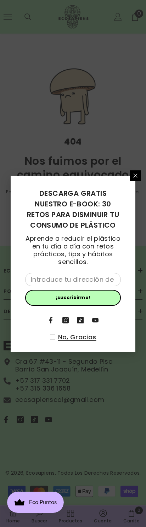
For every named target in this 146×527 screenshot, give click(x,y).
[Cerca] (135, 175)
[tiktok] (80, 320)
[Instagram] (65, 320)
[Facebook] (50, 320)
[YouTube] (95, 320)
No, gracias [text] (77, 337)
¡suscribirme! (73, 297)
